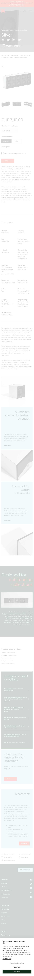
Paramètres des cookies (17, 963)
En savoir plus (7, 959)
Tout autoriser (17, 971)
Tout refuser (17, 967)
